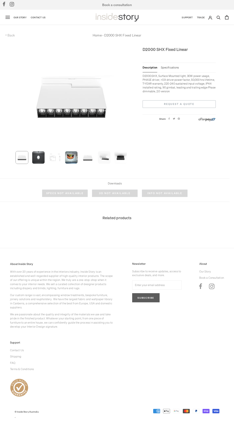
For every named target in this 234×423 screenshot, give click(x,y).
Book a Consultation (211, 278)
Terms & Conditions (22, 369)
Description (150, 68)
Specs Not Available (65, 193)
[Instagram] (12, 4)
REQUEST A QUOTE (179, 104)
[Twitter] (174, 119)
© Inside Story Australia (27, 411)
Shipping (15, 356)
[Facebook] (4, 4)
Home (97, 35)
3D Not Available (115, 193)
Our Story (20, 17)
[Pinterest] (179, 119)
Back (10, 35)
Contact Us (38, 17)
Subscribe (145, 298)
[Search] (218, 17)
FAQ (13, 363)
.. (15, 416)
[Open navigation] (7, 17)
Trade (201, 17)
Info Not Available (164, 193)
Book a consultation (117, 5)
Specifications (170, 68)
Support (187, 17)
